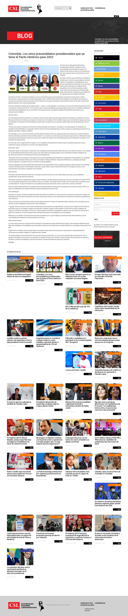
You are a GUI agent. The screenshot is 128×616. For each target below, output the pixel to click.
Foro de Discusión (104, 126)
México (100, 143)
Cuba (100, 109)
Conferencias (100, 8)
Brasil (100, 86)
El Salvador (102, 120)
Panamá (101, 165)
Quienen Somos (89, 609)
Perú (100, 177)
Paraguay (101, 171)
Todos (100, 58)
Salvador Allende (87, 605)
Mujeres (101, 148)
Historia (87, 610)
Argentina (102, 69)
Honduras (101, 137)
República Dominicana (106, 182)
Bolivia (100, 80)
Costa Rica (102, 103)
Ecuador (101, 114)
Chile (100, 92)
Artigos (101, 75)
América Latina (103, 63)
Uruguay (101, 188)
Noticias (26, 60)
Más (31, 280)
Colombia (101, 97)
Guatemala (102, 131)
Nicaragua (102, 154)
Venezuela (102, 194)
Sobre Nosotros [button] (86, 8)
